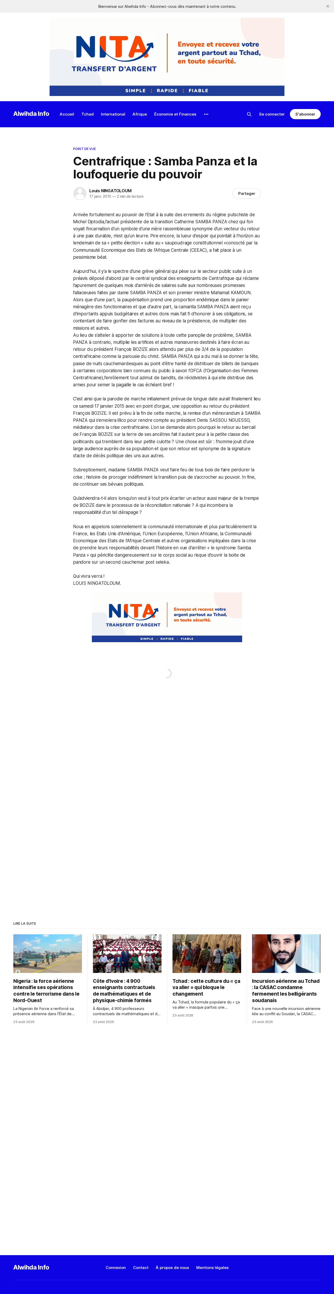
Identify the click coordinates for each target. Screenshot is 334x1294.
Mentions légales (212, 1267)
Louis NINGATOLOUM (110, 190)
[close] (328, 6)
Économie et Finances (175, 114)
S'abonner (305, 114)
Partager (246, 193)
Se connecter (272, 114)
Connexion (116, 1267)
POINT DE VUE (84, 149)
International (113, 114)
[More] (206, 114)
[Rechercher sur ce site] (249, 114)
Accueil (67, 114)
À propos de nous (172, 1267)
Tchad (87, 114)
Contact (140, 1267)
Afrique (140, 114)
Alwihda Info (31, 113)
